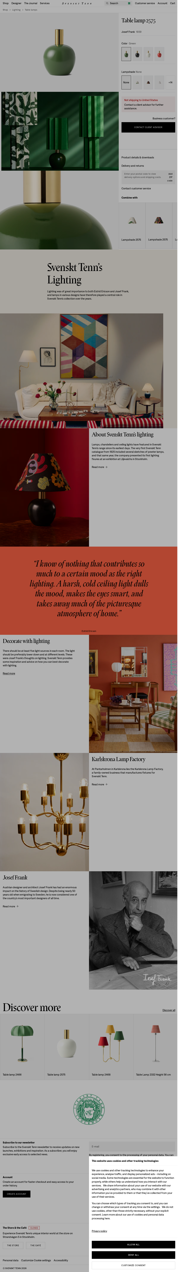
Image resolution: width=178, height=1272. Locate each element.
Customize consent (133, 1265)
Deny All (133, 1255)
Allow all (133, 1244)
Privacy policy (99, 1231)
